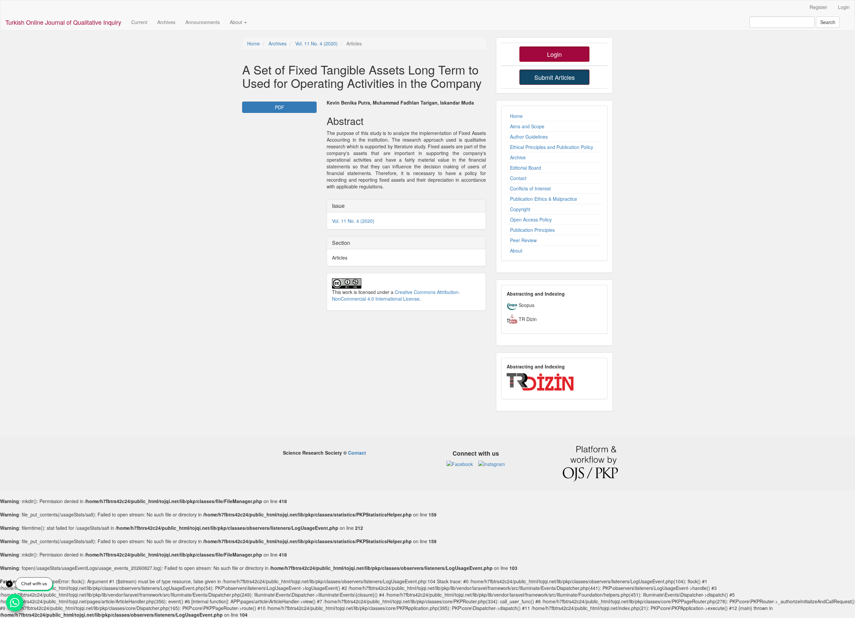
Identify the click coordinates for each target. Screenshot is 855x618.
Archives (166, 22)
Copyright (520, 209)
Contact (518, 178)
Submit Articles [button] (554, 77)
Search (827, 22)
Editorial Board (525, 167)
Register (818, 7)
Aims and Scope (527, 126)
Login (844, 7)
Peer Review (523, 240)
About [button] (236, 22)
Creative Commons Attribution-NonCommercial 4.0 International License (396, 295)
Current (139, 22)
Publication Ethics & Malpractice (543, 198)
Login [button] (554, 54)
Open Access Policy (531, 219)
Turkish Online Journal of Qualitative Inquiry (63, 22)
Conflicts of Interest (530, 188)
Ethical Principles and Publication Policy (551, 147)
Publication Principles (532, 229)
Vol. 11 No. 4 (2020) (316, 43)
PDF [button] (279, 107)
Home (253, 43)
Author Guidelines (529, 136)
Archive (518, 157)
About (516, 250)
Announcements (202, 22)
